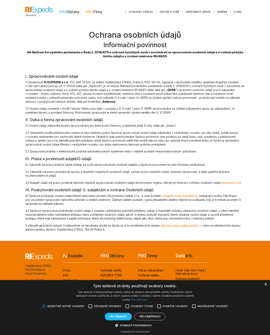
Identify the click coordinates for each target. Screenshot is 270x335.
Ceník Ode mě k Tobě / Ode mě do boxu (191, 272)
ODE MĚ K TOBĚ (169, 11)
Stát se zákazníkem (150, 270)
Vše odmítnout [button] (149, 316)
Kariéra (222, 11)
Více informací (139, 299)
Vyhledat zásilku (141, 11)
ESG (65, 275)
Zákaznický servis (198, 11)
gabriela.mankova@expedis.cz (181, 225)
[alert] (135, 307)
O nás (238, 11)
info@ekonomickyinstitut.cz (179, 195)
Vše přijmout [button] (118, 316)
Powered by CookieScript (135, 331)
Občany (69, 12)
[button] (135, 325)
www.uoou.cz (231, 182)
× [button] (265, 284)
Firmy (94, 12)
